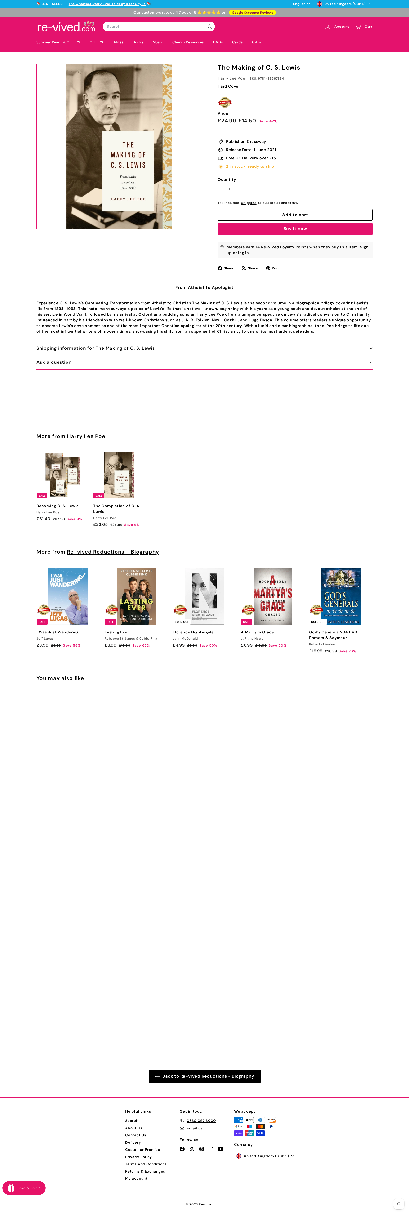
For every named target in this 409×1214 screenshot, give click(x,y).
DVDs (218, 42)
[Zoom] (119, 146)
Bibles (118, 42)
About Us (133, 1128)
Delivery (133, 1142)
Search (131, 1120)
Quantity (227, 179)
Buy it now (295, 229)
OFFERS (96, 42)
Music (158, 42)
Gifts (256, 42)
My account (136, 1178)
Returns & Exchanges (145, 1171)
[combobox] (159, 26)
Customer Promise (142, 1149)
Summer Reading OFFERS (58, 42)
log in (243, 252)
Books (138, 42)
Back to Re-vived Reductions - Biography (207, 1076)
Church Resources (188, 42)
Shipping (248, 203)
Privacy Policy (138, 1157)
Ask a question (53, 362)
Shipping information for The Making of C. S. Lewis (95, 348)
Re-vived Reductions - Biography (113, 551)
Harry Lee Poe (231, 78)
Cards (237, 42)
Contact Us (135, 1135)
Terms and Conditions (146, 1164)
